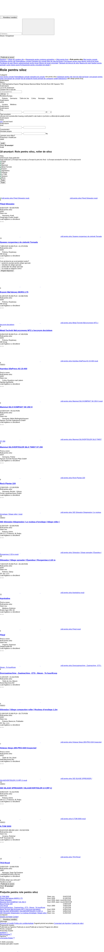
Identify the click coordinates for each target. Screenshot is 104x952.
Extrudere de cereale (39, 61)
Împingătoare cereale (23, 61)
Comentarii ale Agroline (62, 923)
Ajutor (10, 917)
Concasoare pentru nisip (72, 61)
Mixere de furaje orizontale (48, 63)
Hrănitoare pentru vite (8, 61)
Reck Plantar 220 (8, 483)
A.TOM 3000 (5, 826)
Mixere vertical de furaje (90, 61)
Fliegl (2, 635)
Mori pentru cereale (90, 59)
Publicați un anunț (7, 884)
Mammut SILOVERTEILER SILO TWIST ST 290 (21, 447)
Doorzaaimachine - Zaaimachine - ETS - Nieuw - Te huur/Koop (28, 673)
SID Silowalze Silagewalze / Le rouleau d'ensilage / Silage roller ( (30, 522)
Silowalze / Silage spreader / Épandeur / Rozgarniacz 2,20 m (27, 560)
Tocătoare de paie (6, 63)
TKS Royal (5, 863)
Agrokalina (5, 598)
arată (2, 143)
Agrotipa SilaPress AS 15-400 (13, 369)
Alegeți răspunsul (7, 271)
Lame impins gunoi (13, 65)
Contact (15, 917)
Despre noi (4, 917)
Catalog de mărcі (77, 923)
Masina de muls (85, 63)
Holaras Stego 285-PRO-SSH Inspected (18, 748)
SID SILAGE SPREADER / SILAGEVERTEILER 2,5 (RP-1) (26, 788)
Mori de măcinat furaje (55, 61)
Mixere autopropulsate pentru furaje (26, 63)
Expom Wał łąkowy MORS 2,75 (14, 292)
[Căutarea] (38, 27)
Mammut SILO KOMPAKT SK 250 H (16, 407)
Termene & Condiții (7, 923)
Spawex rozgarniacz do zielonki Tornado (19, 242)
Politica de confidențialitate (24, 923)
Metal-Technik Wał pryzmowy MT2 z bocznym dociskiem (26, 330)
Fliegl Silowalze (7, 204)
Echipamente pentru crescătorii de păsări (35, 65)
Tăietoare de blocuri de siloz (69, 63)
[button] (52, 46)
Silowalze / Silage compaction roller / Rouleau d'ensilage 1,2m (28, 710)
